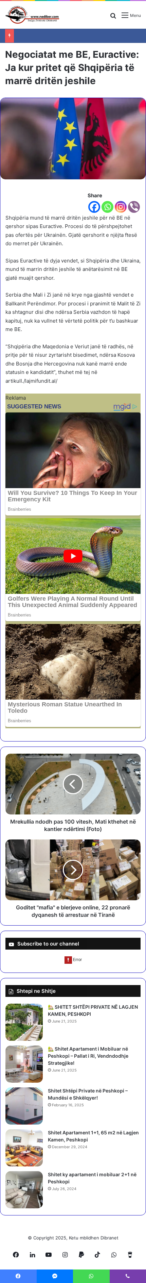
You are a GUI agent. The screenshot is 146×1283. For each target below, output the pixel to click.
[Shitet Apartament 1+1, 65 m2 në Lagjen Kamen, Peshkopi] (24, 1147)
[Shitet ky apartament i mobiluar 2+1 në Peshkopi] (24, 1189)
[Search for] (113, 17)
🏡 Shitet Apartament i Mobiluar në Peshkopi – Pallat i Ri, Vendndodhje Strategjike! (88, 1056)
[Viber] (134, 207)
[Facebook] (94, 207)
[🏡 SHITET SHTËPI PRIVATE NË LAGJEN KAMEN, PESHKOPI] (24, 1022)
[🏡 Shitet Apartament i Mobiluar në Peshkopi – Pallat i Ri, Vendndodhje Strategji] (24, 1064)
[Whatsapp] (107, 207)
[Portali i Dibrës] (32, 15)
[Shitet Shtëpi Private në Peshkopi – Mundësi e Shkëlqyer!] (24, 1106)
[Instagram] (121, 207)
